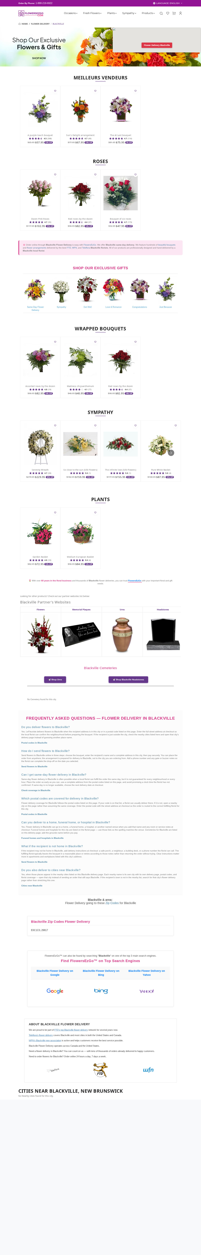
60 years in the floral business (56, 580)
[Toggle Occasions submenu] (77, 13)
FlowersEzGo (90, 245)
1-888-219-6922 (44, 3)
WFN (74, 248)
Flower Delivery (40, 23)
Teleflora (86, 248)
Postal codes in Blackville (34, 743)
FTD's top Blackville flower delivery (71, 1030)
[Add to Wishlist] (55, 91)
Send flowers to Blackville (34, 766)
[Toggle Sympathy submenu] (135, 13)
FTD (69, 248)
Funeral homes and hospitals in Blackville (42, 838)
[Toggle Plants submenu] (116, 13)
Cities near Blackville (31, 885)
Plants (111, 13)
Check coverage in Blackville (35, 790)
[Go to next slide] (171, 453)
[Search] (161, 13)
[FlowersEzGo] (31, 13)
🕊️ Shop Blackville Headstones (128, 679)
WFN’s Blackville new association (45, 1040)
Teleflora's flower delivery (41, 1035)
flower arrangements (36, 248)
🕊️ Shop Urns (55, 679)
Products (147, 13)
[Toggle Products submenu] (154, 13)
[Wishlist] (168, 13)
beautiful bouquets (166, 245)
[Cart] (174, 13)
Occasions (70, 13)
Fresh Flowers (91, 13)
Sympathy (128, 13)
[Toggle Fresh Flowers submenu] (101, 13)
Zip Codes (113, 903)
